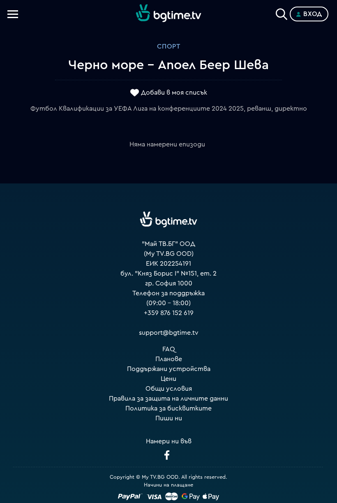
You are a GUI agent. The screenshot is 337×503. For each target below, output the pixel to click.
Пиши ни (168, 418)
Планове (168, 359)
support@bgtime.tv (169, 332)
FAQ (168, 349)
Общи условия (168, 388)
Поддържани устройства (168, 369)
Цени (168, 379)
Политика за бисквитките (168, 408)
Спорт (168, 46)
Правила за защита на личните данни (168, 398)
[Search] (281, 12)
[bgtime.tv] (168, 219)
